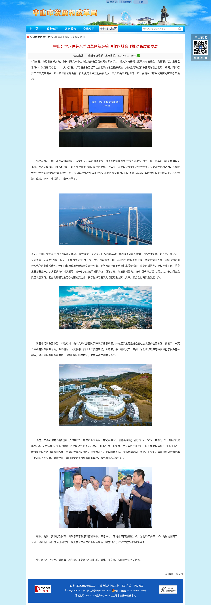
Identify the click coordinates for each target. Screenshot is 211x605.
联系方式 (126, 585)
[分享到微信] (138, 55)
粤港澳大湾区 (108, 28)
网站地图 (138, 585)
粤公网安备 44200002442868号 (131, 590)
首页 (50, 37)
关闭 (180, 574)
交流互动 (88, 28)
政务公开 (52, 28)
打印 (170, 574)
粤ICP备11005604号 (74, 590)
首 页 (34, 28)
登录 (140, 2)
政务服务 (70, 28)
